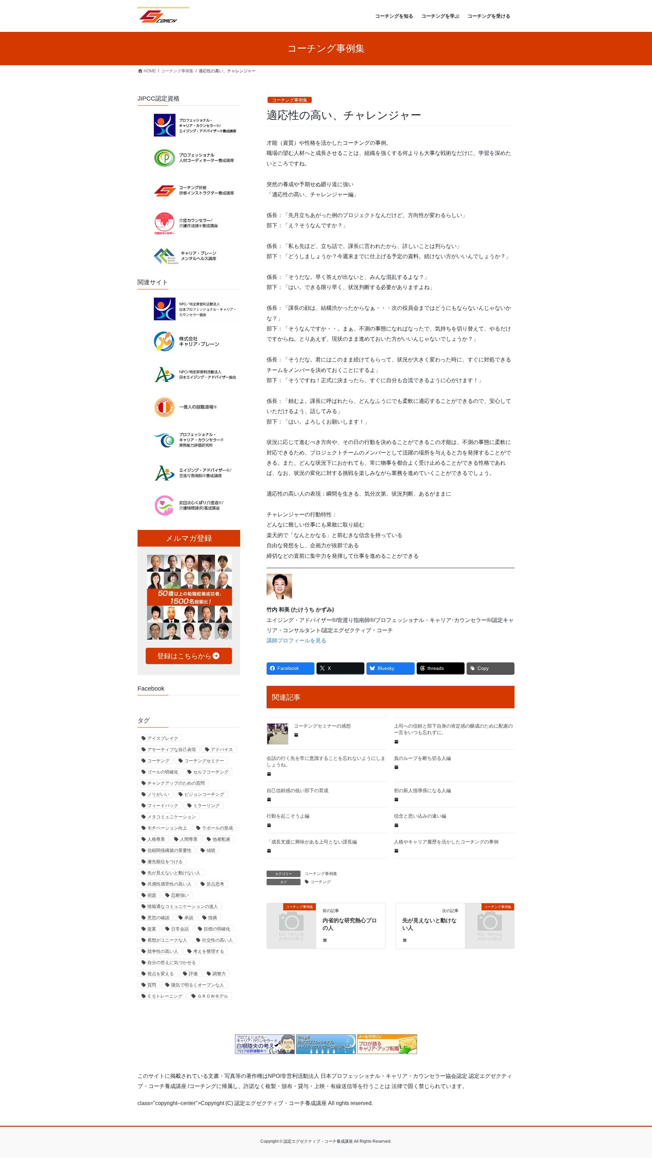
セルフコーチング (211, 771)
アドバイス (222, 749)
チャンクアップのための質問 (176, 783)
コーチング (320, 881)
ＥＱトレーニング (164, 996)
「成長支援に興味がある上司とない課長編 (312, 841)
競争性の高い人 (162, 951)
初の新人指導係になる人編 (422, 790)
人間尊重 (189, 839)
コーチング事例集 (289, 100)
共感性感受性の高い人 (169, 884)
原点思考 (215, 884)
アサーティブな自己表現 (171, 749)
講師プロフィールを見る (296, 640)
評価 (193, 973)
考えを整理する (208, 951)
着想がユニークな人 (167, 940)
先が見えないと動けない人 (173, 872)
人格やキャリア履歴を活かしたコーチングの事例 (446, 841)
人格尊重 (156, 839)
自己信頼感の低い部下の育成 (297, 790)
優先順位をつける (165, 861)
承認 (188, 917)
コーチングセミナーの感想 (322, 726)
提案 (151, 928)
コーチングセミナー (204, 760)
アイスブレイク (162, 738)
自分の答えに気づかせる (171, 962)
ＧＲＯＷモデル (212, 996)
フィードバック (162, 805)
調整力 (219, 973)
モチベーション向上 (167, 828)
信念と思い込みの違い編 (420, 816)
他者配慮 (221, 839)
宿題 (151, 895)
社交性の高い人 (217, 940)
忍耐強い (180, 895)
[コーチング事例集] (291, 918)
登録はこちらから (184, 656)
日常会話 (180, 928)
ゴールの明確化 (162, 771)
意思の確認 (158, 917)
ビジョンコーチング (204, 794)
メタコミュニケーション (171, 816)
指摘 (212, 917)
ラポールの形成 (217, 828)
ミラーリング (206, 805)
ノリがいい (158, 794)
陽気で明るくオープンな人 (197, 984)
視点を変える (160, 973)
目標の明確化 (217, 928)
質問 (151, 984)
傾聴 (210, 850)
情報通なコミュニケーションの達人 (182, 906)
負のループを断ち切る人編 (422, 758)
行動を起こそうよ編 (288, 816)
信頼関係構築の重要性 (169, 850)
